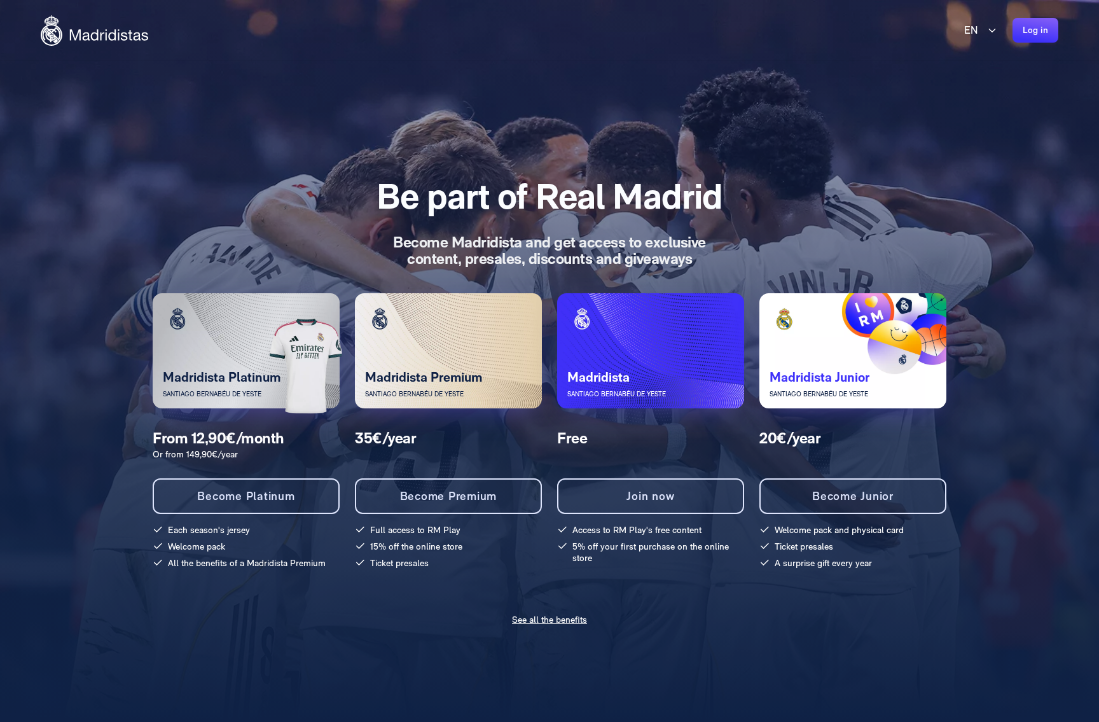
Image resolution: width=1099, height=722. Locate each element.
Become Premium (448, 496)
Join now (650, 496)
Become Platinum (245, 496)
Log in (1036, 30)
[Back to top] (94, 30)
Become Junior (853, 496)
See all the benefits (549, 619)
